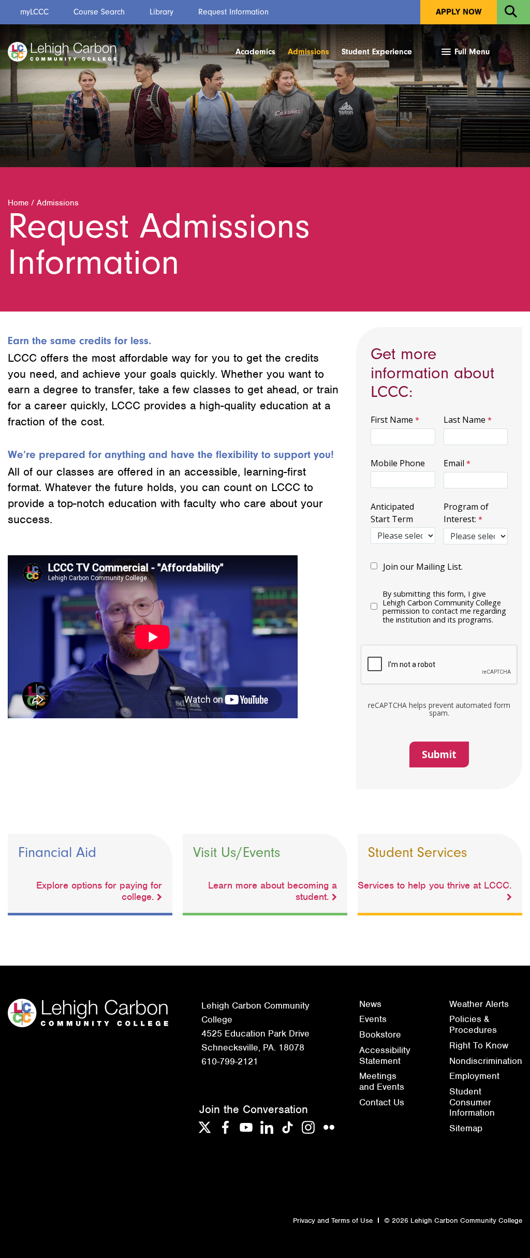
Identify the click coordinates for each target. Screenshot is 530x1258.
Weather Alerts (479, 1004)
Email (454, 463)
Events (373, 1019)
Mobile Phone (398, 463)
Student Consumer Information (472, 1102)
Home (18, 203)
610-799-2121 (229, 1061)
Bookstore (380, 1034)
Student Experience (377, 51)
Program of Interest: (466, 513)
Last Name (464, 419)
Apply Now (458, 12)
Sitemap (465, 1128)
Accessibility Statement (384, 1055)
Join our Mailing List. (422, 566)
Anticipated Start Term (392, 513)
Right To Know (478, 1045)
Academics (255, 51)
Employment (474, 1076)
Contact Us (381, 1102)
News (370, 1004)
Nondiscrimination (485, 1061)
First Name (392, 419)
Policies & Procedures (473, 1024)
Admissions (308, 51)
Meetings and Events (381, 1081)
